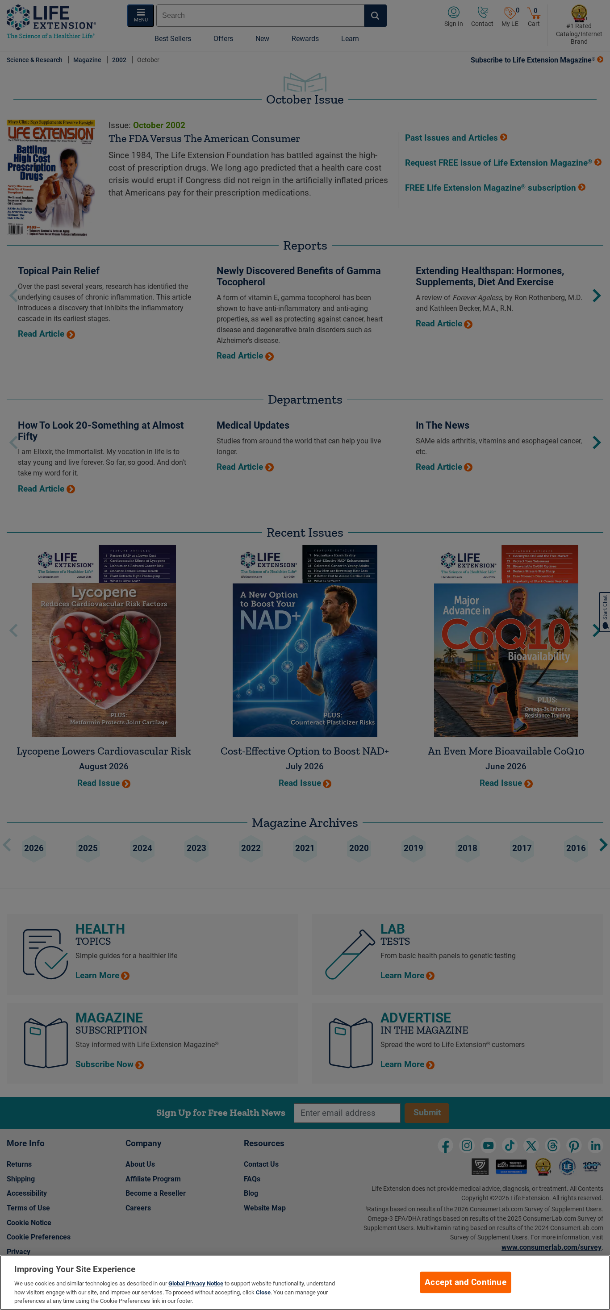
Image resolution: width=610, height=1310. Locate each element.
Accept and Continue (465, 1282)
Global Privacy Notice (195, 1283)
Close (263, 1292)
